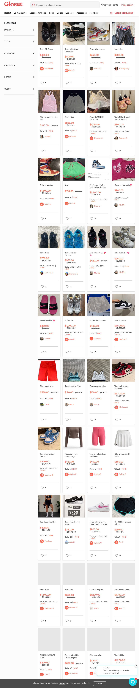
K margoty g (124, 69)
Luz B (47, 404)
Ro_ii (121, 542)
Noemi (47, 137)
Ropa (51, 13)
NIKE (51, 63)
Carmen (97, 339)
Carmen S (98, 138)
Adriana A (123, 138)
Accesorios (82, 13)
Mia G (72, 70)
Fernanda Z (49, 608)
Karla (96, 608)
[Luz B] (42, 404)
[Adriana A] (116, 138)
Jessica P (123, 339)
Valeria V (98, 543)
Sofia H (97, 69)
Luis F (47, 674)
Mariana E (49, 273)
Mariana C (123, 407)
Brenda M (73, 608)
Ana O (121, 608)
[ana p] (67, 404)
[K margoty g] (116, 68)
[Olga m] (91, 206)
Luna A (72, 203)
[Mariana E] (42, 273)
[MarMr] (116, 205)
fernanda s (73, 673)
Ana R (72, 339)
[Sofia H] (91, 68)
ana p (71, 404)
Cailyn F (72, 474)
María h (48, 204)
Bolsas (60, 13)
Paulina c (48, 541)
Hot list (7, 13)
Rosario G (49, 69)
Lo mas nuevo (20, 13)
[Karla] (91, 608)
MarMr (122, 205)
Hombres (94, 13)
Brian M (72, 136)
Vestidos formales (38, 13)
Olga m (97, 206)
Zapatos (69, 13)
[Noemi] (42, 136)
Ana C (72, 542)
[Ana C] (67, 542)
